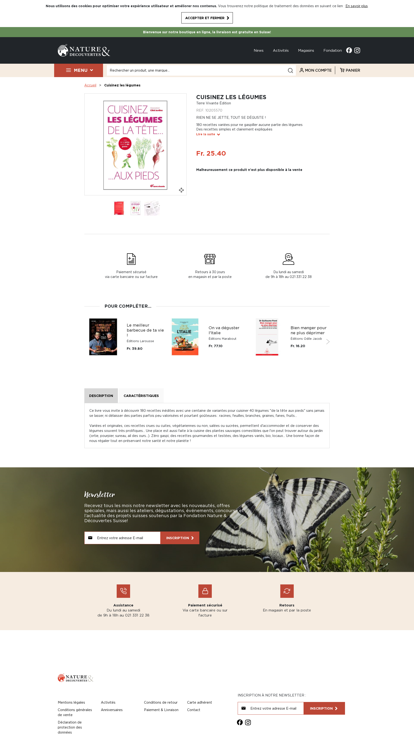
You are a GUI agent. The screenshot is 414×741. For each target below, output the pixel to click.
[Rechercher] (290, 70)
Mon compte (318, 70)
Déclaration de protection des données (70, 727)
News (259, 50)
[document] (207, 13)
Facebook (349, 50)
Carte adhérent (199, 702)
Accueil (90, 85)
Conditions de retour (161, 702)
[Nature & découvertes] (84, 50)
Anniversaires (112, 710)
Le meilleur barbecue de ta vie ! (145, 330)
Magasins (306, 50)
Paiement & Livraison (161, 710)
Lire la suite (205, 134)
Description (101, 395)
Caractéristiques (141, 395)
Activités (281, 50)
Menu (80, 70)
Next (328, 341)
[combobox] (201, 70)
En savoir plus (356, 6)
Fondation (332, 50)
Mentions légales (71, 702)
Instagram (357, 50)
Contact (193, 710)
